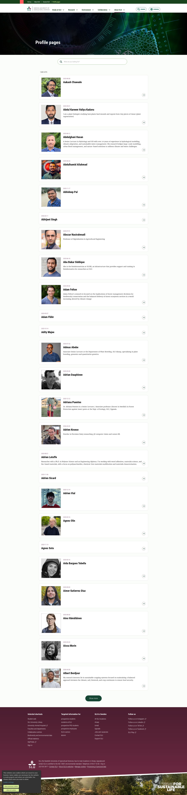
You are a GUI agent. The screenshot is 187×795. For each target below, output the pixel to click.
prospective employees (69, 729)
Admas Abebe (70, 347)
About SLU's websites (66, 767)
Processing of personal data (96, 767)
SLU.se (29, 2)
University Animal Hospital (37, 725)
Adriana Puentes (72, 402)
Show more (93, 698)
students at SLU (66, 722)
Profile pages (56, 2)
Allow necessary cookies (11, 786)
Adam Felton (70, 289)
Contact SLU (46, 2)
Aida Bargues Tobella (74, 563)
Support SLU (99, 739)
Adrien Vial (69, 493)
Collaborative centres (35, 732)
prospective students (68, 719)
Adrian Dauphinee (72, 374)
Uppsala (97, 729)
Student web (32, 719)
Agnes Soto (47, 548)
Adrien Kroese (71, 429)
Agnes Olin (69, 520)
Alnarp (97, 722)
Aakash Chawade (72, 82)
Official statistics (33, 739)
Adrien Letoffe (49, 457)
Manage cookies (80, 767)
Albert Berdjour (71, 673)
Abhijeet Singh (49, 219)
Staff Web (31, 742)
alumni (63, 735)
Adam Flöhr (47, 317)
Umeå (97, 725)
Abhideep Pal (70, 192)
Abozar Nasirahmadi (74, 234)
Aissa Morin (69, 645)
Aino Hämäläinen (72, 618)
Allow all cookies (11, 790)
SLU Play (131, 732)
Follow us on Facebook (136, 729)
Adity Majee (47, 332)
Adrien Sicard (48, 478)
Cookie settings (8, 782)
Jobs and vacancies (101, 732)
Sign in (30, 745)
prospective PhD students (70, 725)
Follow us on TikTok (135, 726)
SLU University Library (35, 722)
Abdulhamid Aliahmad (75, 164)
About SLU (37, 2)
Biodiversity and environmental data (40, 735)
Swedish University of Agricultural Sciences (42, 9)
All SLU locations (100, 719)
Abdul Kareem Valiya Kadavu (78, 109)
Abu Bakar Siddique (74, 262)
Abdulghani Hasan (73, 137)
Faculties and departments (37, 729)
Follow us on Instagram (136, 719)
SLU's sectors (65, 732)
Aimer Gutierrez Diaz (74, 590)
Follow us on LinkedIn (135, 722)
